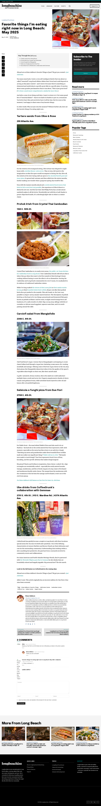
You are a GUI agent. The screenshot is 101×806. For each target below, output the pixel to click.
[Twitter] (3, 60)
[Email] (3, 71)
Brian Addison (14, 38)
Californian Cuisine (45, 587)
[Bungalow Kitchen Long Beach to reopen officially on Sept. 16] (13, 734)
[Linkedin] (30, 623)
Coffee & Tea (20, 589)
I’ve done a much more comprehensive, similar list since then (37, 91)
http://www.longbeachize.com (33, 598)
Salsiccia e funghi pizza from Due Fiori (30, 64)
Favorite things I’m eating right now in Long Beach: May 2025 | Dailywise (41, 659)
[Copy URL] (3, 74)
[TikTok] (32, 623)
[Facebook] (3, 57)
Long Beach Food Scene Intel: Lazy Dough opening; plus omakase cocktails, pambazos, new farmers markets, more (29, 633)
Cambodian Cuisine (56, 587)
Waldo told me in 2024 (50, 455)
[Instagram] (28, 623)
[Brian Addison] (20, 610)
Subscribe (86, 73)
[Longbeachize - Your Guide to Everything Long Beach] (12, 6)
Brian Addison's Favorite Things (30, 587)
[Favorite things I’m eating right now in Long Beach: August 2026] (63, 734)
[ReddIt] (3, 67)
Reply (23, 647)
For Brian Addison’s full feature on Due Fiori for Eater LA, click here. (38, 480)
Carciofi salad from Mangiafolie (28, 62)
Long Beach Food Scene (8, 20)
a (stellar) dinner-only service (34, 171)
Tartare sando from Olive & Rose (29, 58)
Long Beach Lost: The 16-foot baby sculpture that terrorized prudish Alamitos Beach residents (57, 633)
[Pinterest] (3, 64)
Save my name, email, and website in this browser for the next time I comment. (38, 700)
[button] (69, 6)
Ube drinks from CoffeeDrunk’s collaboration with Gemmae (35, 65)
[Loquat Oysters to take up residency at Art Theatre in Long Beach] (87, 734)
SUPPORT (80, 761)
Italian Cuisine (29, 589)
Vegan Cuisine (38, 589)
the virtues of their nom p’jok (42, 287)
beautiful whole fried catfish (36, 290)
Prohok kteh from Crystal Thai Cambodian (31, 60)
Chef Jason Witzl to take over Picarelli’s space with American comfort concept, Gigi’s (84, 101)
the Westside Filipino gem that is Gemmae (34, 560)
